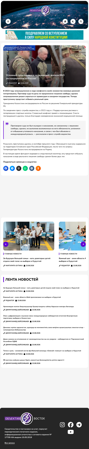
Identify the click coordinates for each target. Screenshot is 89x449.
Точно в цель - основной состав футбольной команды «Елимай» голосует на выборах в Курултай (42, 351)
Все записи (10, 443)
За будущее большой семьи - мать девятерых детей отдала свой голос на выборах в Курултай (41, 288)
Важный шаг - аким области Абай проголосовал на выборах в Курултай (32, 297)
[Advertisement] (44, 196)
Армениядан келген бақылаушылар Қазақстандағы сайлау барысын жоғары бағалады (38, 306)
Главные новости (12, 254)
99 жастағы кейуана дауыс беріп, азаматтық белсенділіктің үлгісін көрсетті (33, 360)
